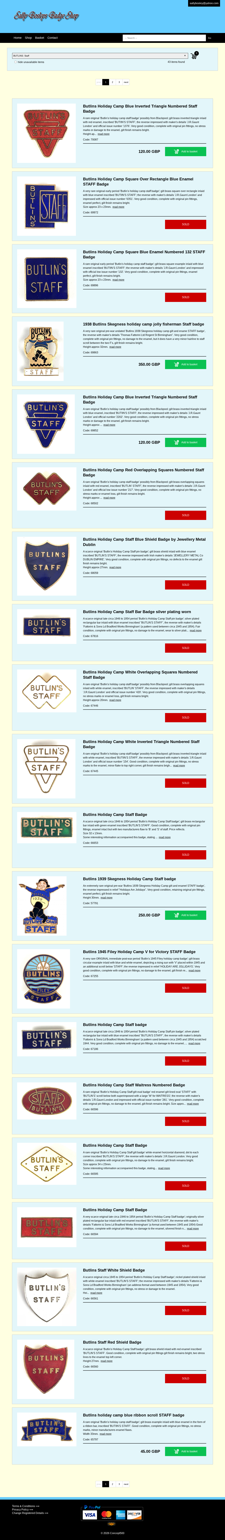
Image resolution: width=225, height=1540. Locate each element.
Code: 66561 (90, 1298)
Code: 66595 (90, 1173)
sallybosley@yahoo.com (204, 3)
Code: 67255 (90, 976)
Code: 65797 (90, 1439)
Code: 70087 (90, 139)
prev (99, 82)
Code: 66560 (90, 1366)
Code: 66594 (90, 1234)
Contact (52, 37)
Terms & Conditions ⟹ (25, 1506)
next (126, 82)
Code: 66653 (90, 842)
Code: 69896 (90, 285)
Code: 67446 (90, 705)
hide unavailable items (30, 62)
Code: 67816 (90, 636)
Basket (39, 37)
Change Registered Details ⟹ (30, 1513)
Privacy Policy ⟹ (22, 1509)
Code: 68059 (90, 573)
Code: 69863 (90, 352)
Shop (28, 37)
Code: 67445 (90, 771)
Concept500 (117, 1533)
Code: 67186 (90, 1049)
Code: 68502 (90, 503)
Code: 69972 (90, 212)
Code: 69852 (90, 430)
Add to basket (189, 151)
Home (18, 37)
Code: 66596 (90, 1109)
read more (104, 134)
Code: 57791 (90, 903)
